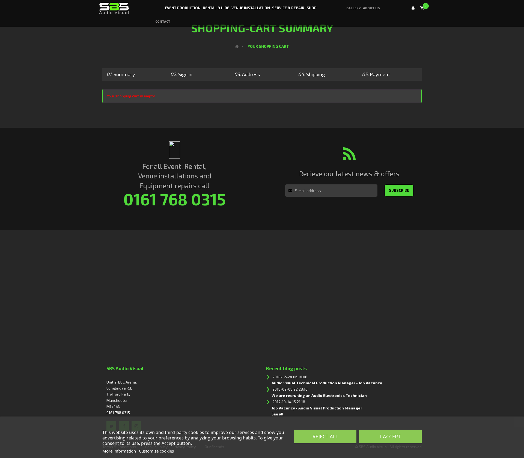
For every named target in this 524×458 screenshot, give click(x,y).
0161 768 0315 (118, 412)
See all (277, 414)
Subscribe (399, 190)
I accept (390, 436)
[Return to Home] (237, 46)
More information (119, 451)
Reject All (325, 436)
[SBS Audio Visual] (113, 6)
